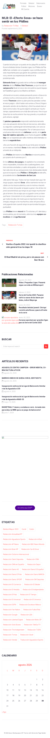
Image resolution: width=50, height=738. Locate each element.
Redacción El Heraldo (11, 590)
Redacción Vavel (26, 635)
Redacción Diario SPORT (12, 579)
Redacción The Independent (13, 630)
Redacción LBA (26, 615)
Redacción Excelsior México (30, 605)
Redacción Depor (34, 564)
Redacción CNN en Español (13, 564)
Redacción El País (10, 595)
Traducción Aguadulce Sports (31, 640)
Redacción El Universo (32, 600)
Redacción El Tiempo (28, 595)
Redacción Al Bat (35, 539)
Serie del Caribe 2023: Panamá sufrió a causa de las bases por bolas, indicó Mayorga (31, 297)
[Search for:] (22, 346)
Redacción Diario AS (11, 569)
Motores (31, 6)
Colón (31, 529)
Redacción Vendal (10, 640)
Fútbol (23, 6)
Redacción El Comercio (12, 584)
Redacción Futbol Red (31, 610)
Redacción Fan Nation (11, 610)
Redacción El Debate (32, 584)
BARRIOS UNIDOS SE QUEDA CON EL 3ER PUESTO (21, 378)
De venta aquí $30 (25, 508)
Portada (23, 3)
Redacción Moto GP (34, 620)
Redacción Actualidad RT (12, 534)
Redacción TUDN (34, 630)
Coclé (24, 529)
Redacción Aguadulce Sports (14, 539)
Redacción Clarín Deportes (13, 559)
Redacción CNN (33, 559)
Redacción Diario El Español (33, 569)
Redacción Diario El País (12, 574)
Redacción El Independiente (33, 590)
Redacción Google (10, 615)
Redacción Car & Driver (30, 549)
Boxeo (39, 6)
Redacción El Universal (12, 600)
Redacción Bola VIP (10, 549)
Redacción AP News (11, 544)
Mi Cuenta (25, 9)
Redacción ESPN (9, 605)
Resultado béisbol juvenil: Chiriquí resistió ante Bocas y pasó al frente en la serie (33, 310)
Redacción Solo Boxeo (12, 625)
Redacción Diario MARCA (34, 574)
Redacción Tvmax (15, 225)
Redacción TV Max (11, 26)
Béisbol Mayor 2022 (10, 529)
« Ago (4, 712)
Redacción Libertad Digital (13, 620)
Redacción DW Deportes (34, 579)
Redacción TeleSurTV (32, 625)
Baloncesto (41, 3)
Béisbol (31, 3)
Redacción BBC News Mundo (33, 544)
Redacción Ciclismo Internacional (16, 554)
